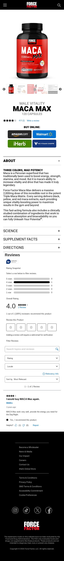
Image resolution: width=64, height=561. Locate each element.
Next (60, 89)
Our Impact (24, 456)
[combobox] (34, 379)
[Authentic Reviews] (12, 261)
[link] (23, 306)
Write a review (33, 121)
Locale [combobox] (10, 366)
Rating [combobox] (10, 358)
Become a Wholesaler (29, 447)
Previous (4, 89)
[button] (11, 327)
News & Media (25, 451)
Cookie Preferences (28, 495)
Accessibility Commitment (31, 490)
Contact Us (24, 464)
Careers (22, 460)
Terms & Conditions (28, 477)
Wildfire (9, 403)
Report (36, 425)
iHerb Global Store (27, 468)
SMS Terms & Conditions (30, 486)
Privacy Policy (25, 482)
